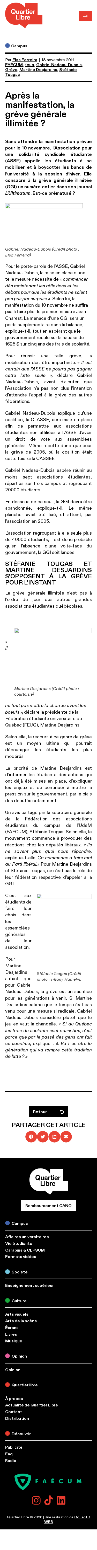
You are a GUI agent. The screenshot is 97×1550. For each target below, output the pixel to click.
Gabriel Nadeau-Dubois (59, 64)
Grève (11, 69)
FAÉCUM (14, 64)
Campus (19, 46)
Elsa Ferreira (24, 60)
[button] (31, 1136)
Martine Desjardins (38, 69)
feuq (29, 64)
